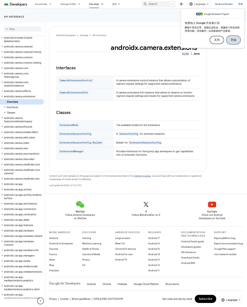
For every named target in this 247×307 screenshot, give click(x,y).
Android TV (121, 259)
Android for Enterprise (61, 243)
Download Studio (190, 257)
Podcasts (54, 270)
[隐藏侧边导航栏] (40, 301)
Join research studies (225, 254)
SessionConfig (128, 133)
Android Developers (66, 35)
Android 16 (154, 243)
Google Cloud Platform (146, 284)
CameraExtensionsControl (76, 80)
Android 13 (154, 259)
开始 (233, 40)
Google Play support (224, 248)
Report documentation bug (228, 243)
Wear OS (120, 243)
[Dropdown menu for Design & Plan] (80, 4)
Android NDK (188, 263)
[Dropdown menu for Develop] (103, 4)
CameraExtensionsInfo (74, 92)
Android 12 (154, 265)
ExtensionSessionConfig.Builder (81, 142)
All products (172, 284)
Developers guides (191, 246)
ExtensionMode (69, 125)
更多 (114, 4)
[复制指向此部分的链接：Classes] (74, 113)
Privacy (86, 259)
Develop (94, 4)
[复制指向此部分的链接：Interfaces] (79, 68)
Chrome (106, 284)
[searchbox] (22, 29)
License (64, 299)
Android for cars (124, 254)
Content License (142, 175)
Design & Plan (68, 4)
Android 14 (154, 254)
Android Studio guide (192, 241)
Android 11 (153, 270)
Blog (51, 265)
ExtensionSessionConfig (75, 133)
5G (84, 265)
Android (53, 238)
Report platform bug (224, 238)
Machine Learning (91, 243)
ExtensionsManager (72, 151)
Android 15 (154, 248)
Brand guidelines (81, 299)
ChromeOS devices (125, 248)
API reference (14, 16)
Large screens (122, 238)
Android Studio (224, 4)
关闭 (217, 40)
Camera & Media (91, 254)
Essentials (41, 4)
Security (53, 248)
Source (53, 254)
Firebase (122, 284)
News (52, 259)
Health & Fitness (90, 248)
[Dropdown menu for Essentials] (51, 4)
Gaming (86, 238)
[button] (22, 39)
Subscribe (205, 299)
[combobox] (159, 4)
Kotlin (185, 53)
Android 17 (154, 238)
